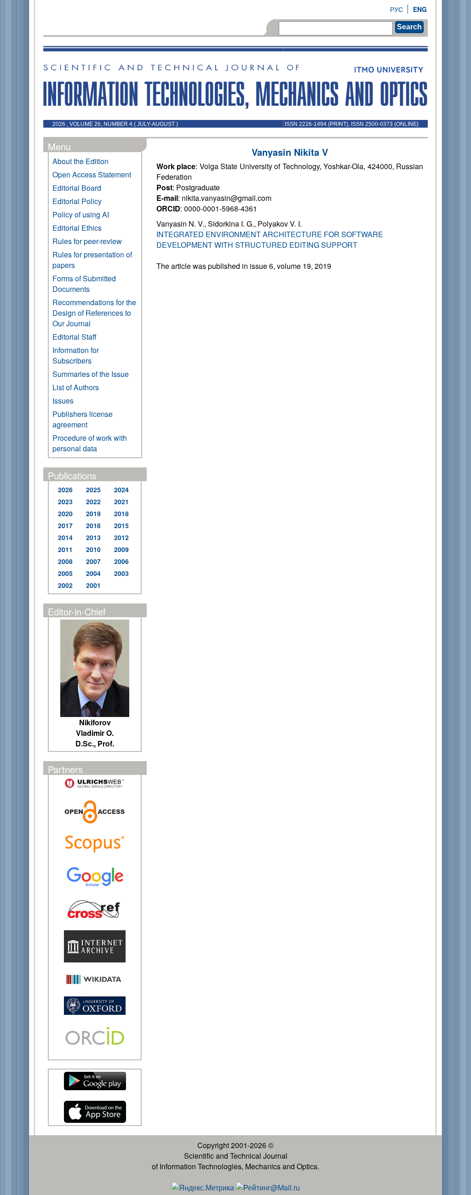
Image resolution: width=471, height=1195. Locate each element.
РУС (396, 9)
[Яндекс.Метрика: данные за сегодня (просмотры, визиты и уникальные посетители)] (203, 1187)
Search (409, 27)
